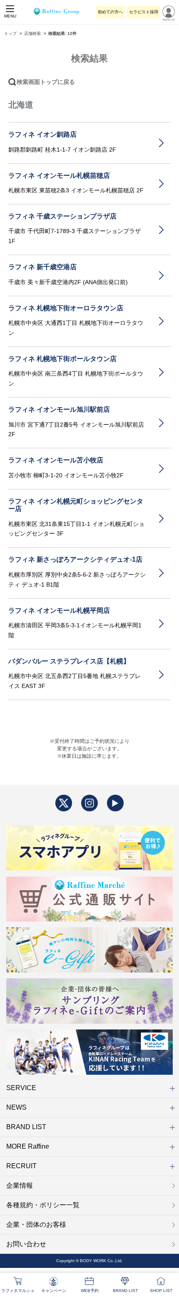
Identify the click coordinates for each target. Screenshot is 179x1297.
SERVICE (21, 1087)
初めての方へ (110, 12)
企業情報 (19, 1185)
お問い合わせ (26, 1244)
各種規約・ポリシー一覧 (43, 1205)
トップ (10, 33)
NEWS (16, 1107)
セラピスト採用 (143, 12)
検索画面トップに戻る (46, 82)
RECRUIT (21, 1165)
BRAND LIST (26, 1126)
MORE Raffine (27, 1146)
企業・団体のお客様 (36, 1224)
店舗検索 (32, 33)
